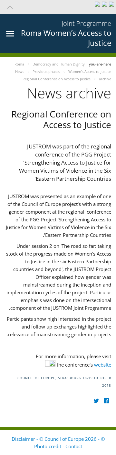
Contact (73, 446)
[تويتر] (96, 401)
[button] (58, 7)
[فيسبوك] (106, 401)
